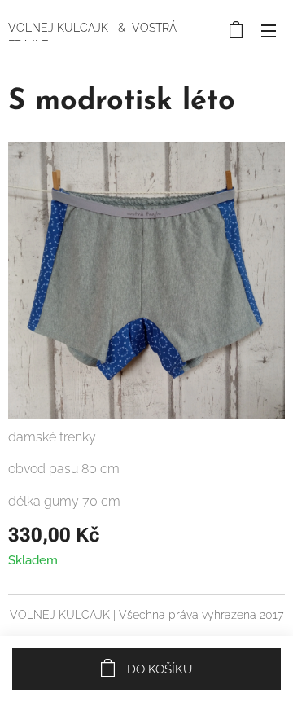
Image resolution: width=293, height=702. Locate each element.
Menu (268, 30)
